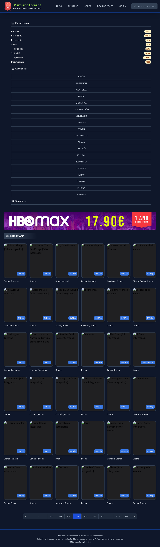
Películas (73, 6)
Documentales (105, 6)
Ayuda (122, 6)
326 (94, 516)
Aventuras (81, 90)
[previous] (26, 516)
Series (87, 6)
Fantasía (81, 148)
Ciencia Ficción (81, 109)
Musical (81, 155)
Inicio (59, 6)
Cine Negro (81, 116)
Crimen (81, 129)
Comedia (81, 122)
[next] (134, 516)
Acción (81, 76)
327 (103, 516)
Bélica (81, 96)
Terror (81, 175)
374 (127, 516)
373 (118, 516)
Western (81, 194)
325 (85, 516)
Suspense (81, 168)
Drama (81, 142)
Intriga (81, 188)
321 (51, 516)
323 (68, 516)
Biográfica (81, 103)
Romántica (81, 162)
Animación (81, 83)
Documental (81, 135)
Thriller (81, 181)
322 (60, 516)
